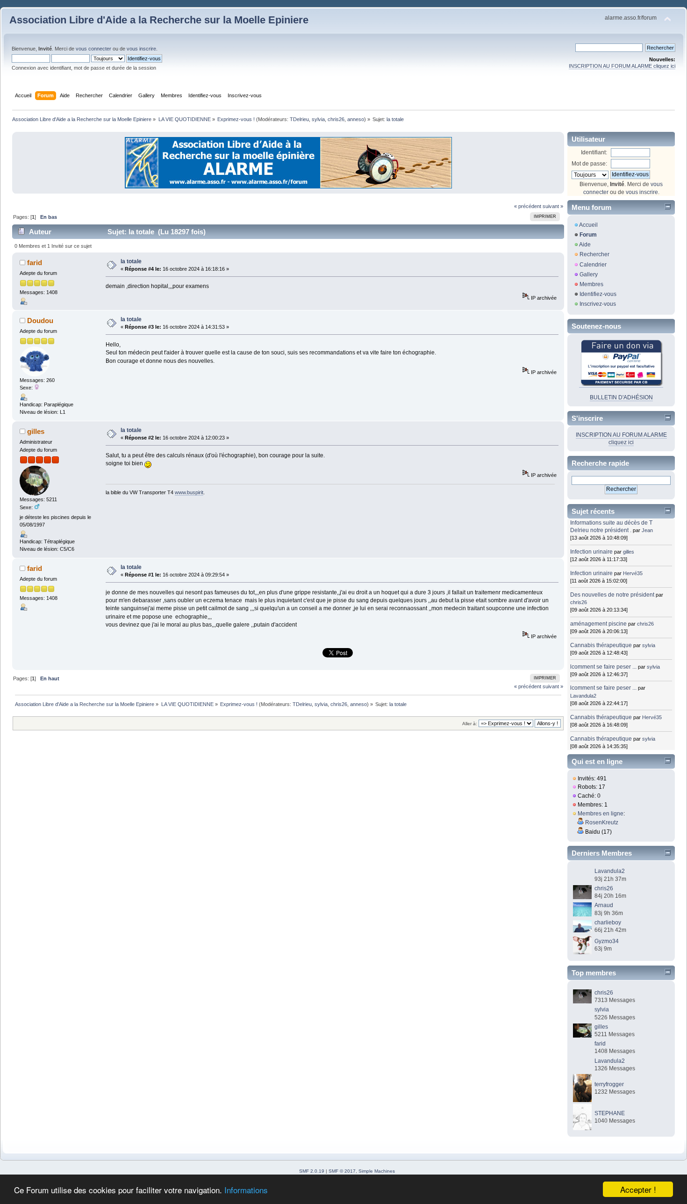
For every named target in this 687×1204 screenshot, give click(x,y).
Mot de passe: (589, 163)
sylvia (318, 119)
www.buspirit (189, 492)
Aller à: (469, 723)
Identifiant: (594, 152)
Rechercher (594, 254)
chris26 (336, 119)
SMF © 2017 (342, 1171)
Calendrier (593, 264)
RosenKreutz (601, 822)
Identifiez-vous (598, 294)
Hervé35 (633, 573)
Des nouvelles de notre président (612, 594)
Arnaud (603, 905)
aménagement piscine (598, 623)
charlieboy (607, 922)
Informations (246, 1190)
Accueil (588, 225)
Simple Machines (376, 1171)
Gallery (589, 274)
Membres (591, 284)
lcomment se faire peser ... (603, 666)
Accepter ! (638, 1189)
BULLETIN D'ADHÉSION (621, 397)
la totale (131, 261)
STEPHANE (609, 1113)
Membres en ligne (600, 813)
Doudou (40, 320)
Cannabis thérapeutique (601, 645)
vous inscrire (141, 48)
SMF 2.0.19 (311, 1171)
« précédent (527, 206)
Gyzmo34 (606, 941)
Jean (647, 530)
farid (34, 263)
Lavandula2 (583, 696)
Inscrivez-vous (598, 304)
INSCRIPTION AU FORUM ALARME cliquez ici (622, 66)
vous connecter (93, 48)
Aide (585, 244)
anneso (355, 119)
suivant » (553, 206)
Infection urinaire (591, 551)
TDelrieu (299, 119)
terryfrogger (609, 1084)
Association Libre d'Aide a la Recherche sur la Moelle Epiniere (158, 20)
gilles (35, 431)
